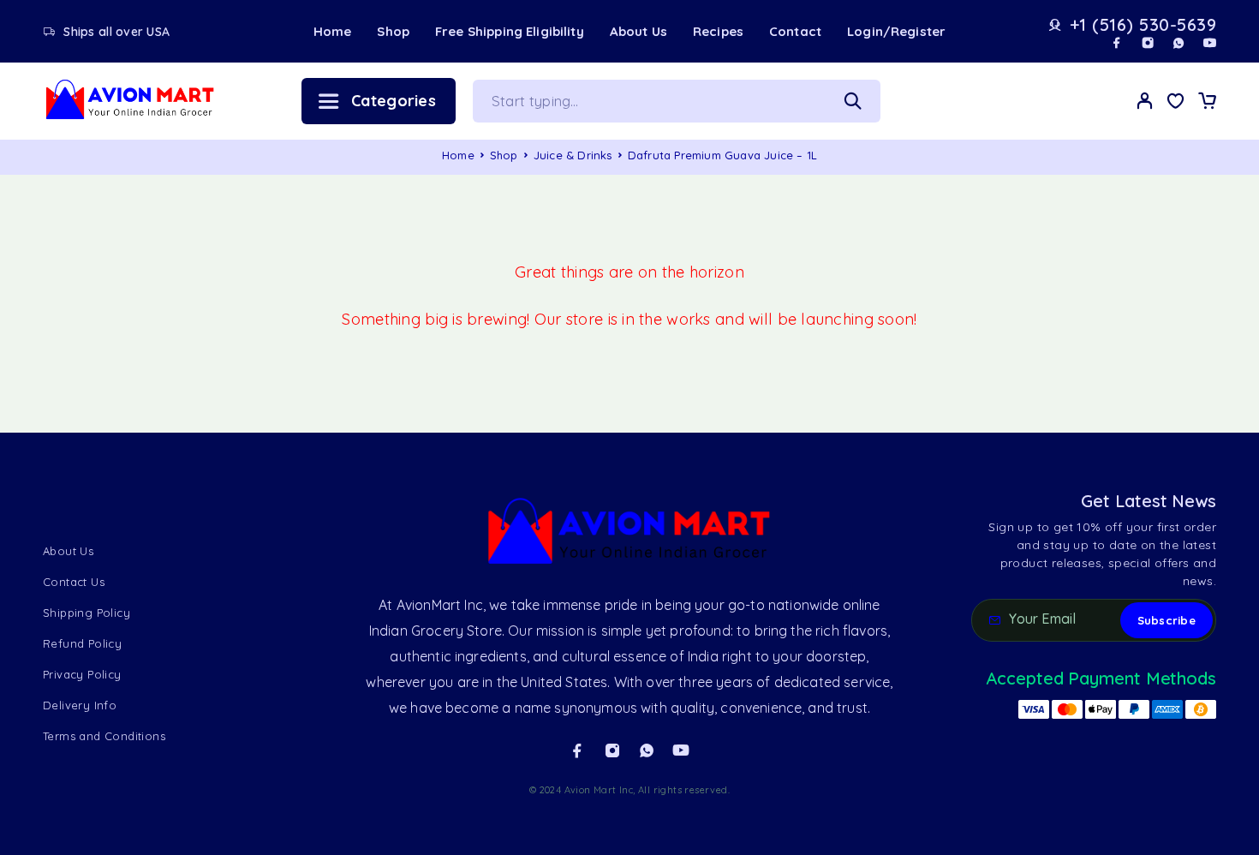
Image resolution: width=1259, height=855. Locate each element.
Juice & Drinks (573, 155)
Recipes (718, 31)
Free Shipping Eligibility (509, 31)
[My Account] (1145, 101)
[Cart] (1206, 103)
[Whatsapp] (1178, 42)
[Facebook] (1116, 42)
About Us (638, 31)
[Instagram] (1147, 42)
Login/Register (896, 31)
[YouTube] (1209, 42)
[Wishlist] (1176, 103)
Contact (795, 31)
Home (332, 31)
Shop (393, 31)
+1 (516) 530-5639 (1143, 25)
